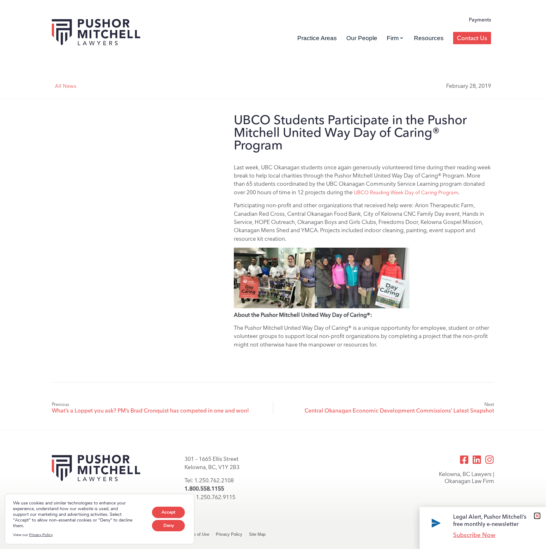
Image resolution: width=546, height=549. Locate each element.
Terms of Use (197, 534)
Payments (480, 20)
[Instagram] (489, 459)
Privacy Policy (229, 534)
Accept (168, 512)
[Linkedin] (477, 459)
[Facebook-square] (464, 459)
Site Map (257, 534)
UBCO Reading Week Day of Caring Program (406, 193)
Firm (393, 38)
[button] (537, 515)
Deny (168, 525)
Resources (429, 38)
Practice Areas (317, 38)
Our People (361, 38)
